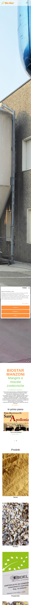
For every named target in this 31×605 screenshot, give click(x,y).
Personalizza (15, 311)
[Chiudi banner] (29, 288)
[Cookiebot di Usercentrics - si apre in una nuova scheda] (20, 288)
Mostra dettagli (25, 303)
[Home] (7, 2)
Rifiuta (15, 315)
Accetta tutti (15, 307)
